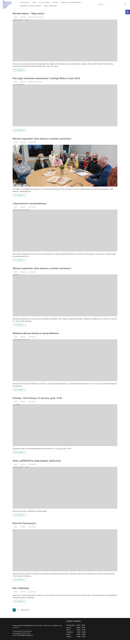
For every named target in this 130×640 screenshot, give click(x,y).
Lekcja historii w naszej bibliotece (29, 203)
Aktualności (32, 142)
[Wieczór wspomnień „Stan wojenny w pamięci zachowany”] (65, 166)
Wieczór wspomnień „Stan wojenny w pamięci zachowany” (42, 138)
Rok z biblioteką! (21, 588)
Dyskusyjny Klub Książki (35, 17)
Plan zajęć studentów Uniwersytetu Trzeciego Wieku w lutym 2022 (46, 78)
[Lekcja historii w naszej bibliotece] (65, 230)
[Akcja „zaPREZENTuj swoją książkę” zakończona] (65, 488)
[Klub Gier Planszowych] (65, 550)
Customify (15, 627)
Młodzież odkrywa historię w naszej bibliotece (36, 333)
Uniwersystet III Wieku (35, 82)
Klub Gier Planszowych (24, 523)
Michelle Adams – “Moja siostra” (29, 13)
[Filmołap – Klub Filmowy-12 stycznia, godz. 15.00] (65, 425)
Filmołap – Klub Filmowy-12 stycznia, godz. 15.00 (37, 398)
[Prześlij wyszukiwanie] (125, 4)
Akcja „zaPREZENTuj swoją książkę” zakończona (37, 460)
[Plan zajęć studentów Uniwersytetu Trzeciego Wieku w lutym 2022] (65, 105)
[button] (127, 12)
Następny (25, 610)
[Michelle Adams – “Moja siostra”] (65, 40)
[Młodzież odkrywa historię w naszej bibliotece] (65, 360)
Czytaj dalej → (19, 70)
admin (15, 17)
